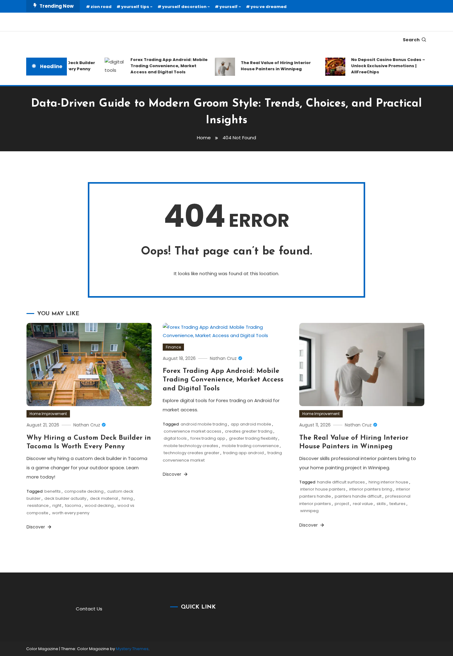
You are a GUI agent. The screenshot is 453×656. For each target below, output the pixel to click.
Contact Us (89, 608)
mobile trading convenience (250, 446)
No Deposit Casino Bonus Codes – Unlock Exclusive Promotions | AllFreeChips (382, 66)
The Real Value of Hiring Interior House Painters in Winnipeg (270, 66)
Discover (36, 527)
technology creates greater (191, 453)
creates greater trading (248, 431)
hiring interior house (388, 482)
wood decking (99, 505)
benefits (52, 491)
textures (398, 504)
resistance (38, 505)
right (56, 505)
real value (363, 504)
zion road (101, 7)
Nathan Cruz (86, 425)
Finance (173, 347)
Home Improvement (48, 413)
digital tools (175, 438)
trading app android (243, 453)
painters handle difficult (358, 496)
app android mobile (251, 424)
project (342, 504)
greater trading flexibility (253, 438)
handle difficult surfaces (341, 482)
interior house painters (322, 489)
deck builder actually (65, 498)
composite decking (84, 491)
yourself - (230, 7)
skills (381, 504)
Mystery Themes (132, 649)
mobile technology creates (191, 446)
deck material (104, 498)
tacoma (73, 505)
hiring (127, 498)
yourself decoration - (186, 7)
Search (411, 40)
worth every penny (70, 513)
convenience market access (192, 431)
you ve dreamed (269, 7)
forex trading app (207, 438)
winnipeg (309, 511)
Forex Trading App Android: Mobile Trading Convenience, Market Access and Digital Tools (163, 66)
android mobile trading (204, 424)
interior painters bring (370, 489)
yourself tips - (137, 7)
